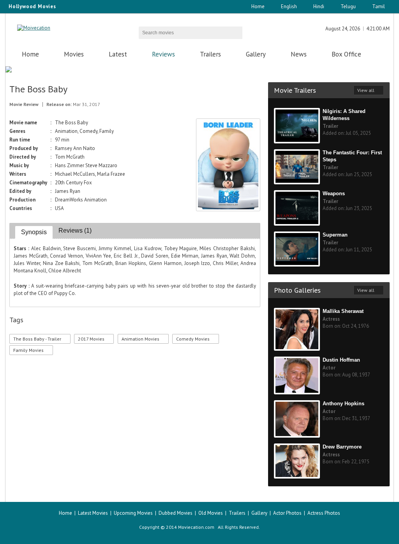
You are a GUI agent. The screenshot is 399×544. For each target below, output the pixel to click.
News (299, 54)
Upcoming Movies (133, 513)
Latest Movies (93, 513)
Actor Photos (287, 513)
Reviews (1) (75, 230)
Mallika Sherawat (343, 311)
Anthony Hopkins (343, 403)
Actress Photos (323, 513)
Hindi (318, 6)
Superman (335, 235)
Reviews (163, 54)
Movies (74, 54)
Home (258, 6)
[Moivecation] (33, 28)
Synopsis (34, 232)
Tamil (378, 6)
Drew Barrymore (342, 447)
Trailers (210, 54)
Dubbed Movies (175, 513)
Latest (118, 54)
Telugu (348, 6)
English (289, 6)
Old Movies (210, 513)
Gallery (256, 54)
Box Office (346, 54)
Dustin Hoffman (341, 360)
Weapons (334, 193)
